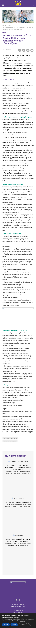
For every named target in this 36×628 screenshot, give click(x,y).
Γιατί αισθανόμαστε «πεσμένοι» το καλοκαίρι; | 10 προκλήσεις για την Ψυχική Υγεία (18, 467)
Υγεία (4, 32)
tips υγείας (6, 438)
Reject (14, 625)
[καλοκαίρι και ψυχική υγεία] (18, 462)
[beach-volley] (18, 536)
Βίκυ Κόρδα (14, 438)
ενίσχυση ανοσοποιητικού (10, 441)
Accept (6, 625)
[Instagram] (19, 600)
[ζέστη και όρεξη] (18, 499)
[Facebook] (16, 600)
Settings (23, 625)
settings (22, 621)
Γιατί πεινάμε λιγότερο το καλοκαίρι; (18, 502)
